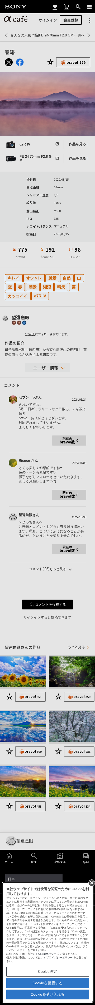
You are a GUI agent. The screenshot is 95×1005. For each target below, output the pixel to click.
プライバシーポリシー (59, 957)
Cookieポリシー (47, 953)
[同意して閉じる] (91, 882)
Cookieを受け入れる (47, 994)
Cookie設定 (47, 971)
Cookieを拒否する (47, 983)
